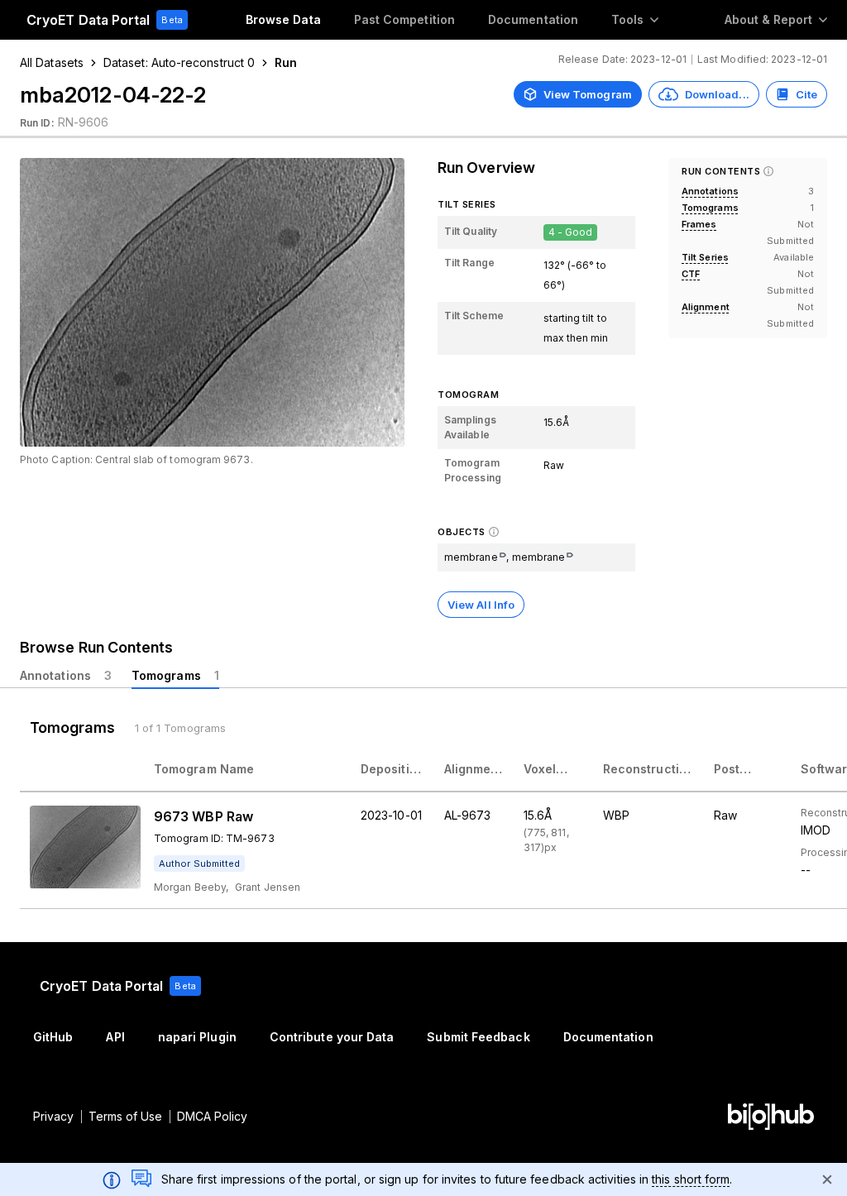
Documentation (533, 19)
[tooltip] (199, 863)
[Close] (827, 1179)
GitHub (53, 1037)
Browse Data (283, 19)
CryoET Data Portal (88, 20)
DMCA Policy (212, 1116)
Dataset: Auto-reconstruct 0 (179, 62)
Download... (717, 94)
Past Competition (404, 19)
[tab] (66, 676)
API (115, 1037)
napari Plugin (197, 1037)
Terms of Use (126, 1116)
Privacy (53, 1116)
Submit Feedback (478, 1037)
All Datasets (52, 62)
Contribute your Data (332, 1037)
